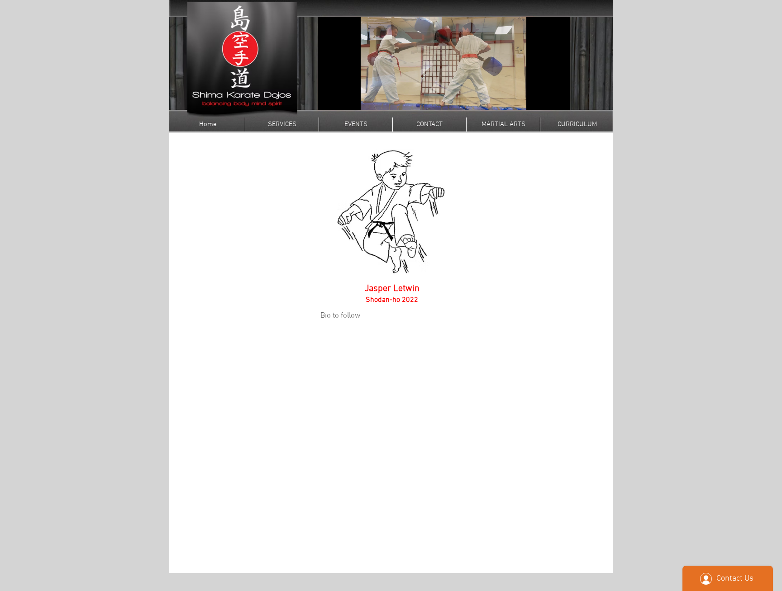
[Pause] (329, 97)
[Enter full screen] (557, 97)
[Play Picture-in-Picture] (542, 97)
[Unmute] (345, 97)
